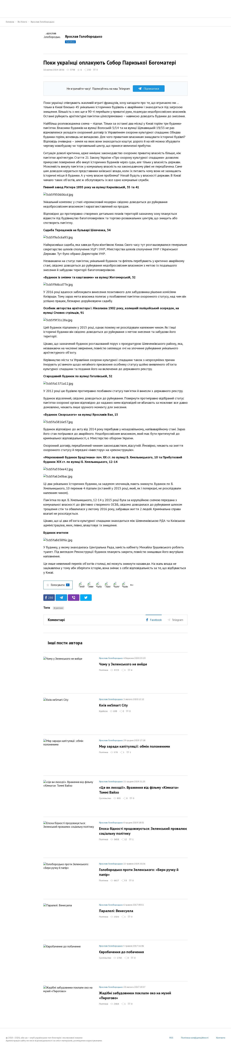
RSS (171, 1037)
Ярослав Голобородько (42, 21)
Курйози (103, 711)
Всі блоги (22, 21)
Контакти (220, 1037)
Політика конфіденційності (194, 1037)
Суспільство (105, 798)
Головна (10, 21)
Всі (131, 585)
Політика (103, 670)
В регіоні (58, 608)
